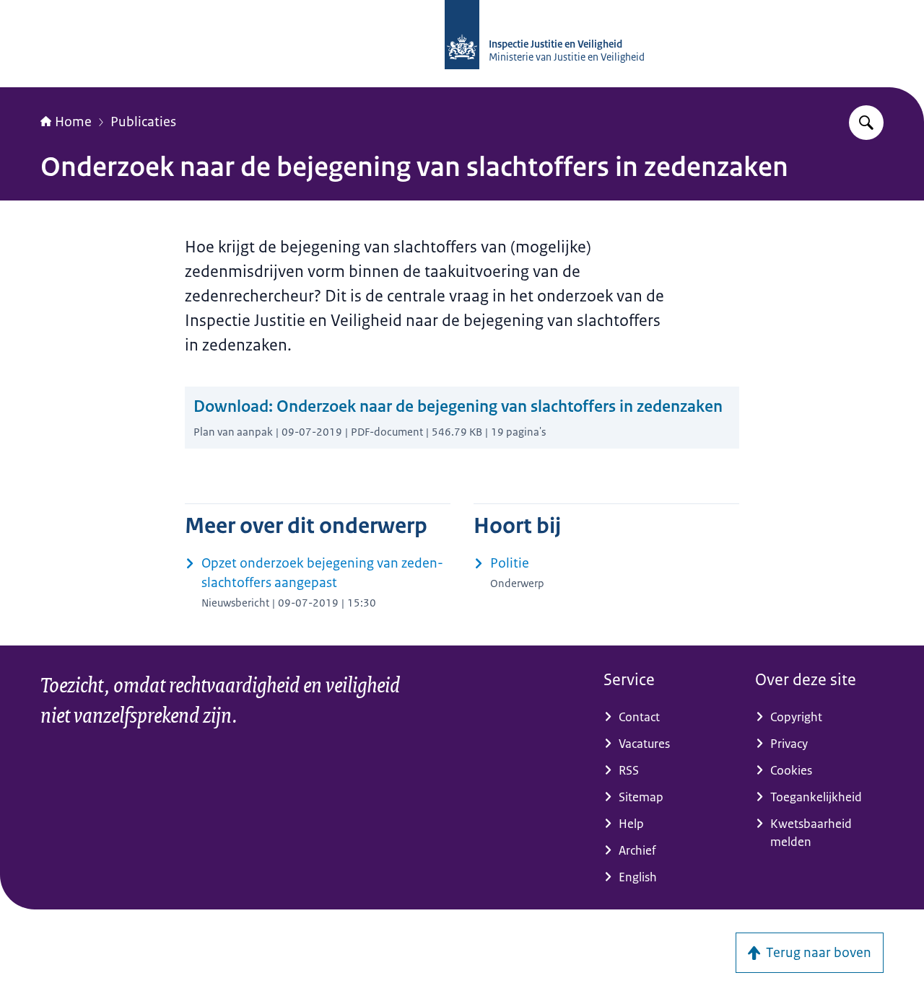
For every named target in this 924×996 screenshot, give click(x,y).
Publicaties (143, 122)
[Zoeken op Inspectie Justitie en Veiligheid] (866, 122)
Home (73, 122)
